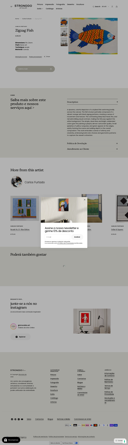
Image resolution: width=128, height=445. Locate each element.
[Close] (84, 199)
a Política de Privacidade (65, 243)
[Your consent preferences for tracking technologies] (124, 441)
